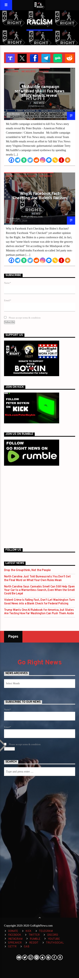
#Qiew (10, 176)
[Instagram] (42, 160)
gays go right (26, 176)
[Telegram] (17, 160)
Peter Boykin (13, 113)
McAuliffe (28, 71)
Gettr (12, 946)
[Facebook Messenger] (49, 160)
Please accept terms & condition (24, 318)
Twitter (34, 935)
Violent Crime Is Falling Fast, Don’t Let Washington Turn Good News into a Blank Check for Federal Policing (39, 601)
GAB (26, 946)
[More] (67, 160)
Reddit (33, 943)
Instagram (15, 939)
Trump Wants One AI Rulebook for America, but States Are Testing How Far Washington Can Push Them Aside (39, 611)
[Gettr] (61, 160)
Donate (13, 931)
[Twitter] (30, 160)
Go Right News (39, 662)
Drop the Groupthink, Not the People (27, 570)
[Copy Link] (55, 160)
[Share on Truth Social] (10, 57)
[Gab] (24, 160)
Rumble (35, 939)
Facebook (14, 935)
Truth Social (55, 943)
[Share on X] (22, 57)
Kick (28, 931)
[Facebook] (11, 160)
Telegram (46, 931)
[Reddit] (36, 160)
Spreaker (15, 943)
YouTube (54, 939)
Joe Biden (45, 176)
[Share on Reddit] (69, 57)
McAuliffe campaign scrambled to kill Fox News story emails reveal (39, 91)
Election (12, 71)
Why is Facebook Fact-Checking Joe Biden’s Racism (40, 196)
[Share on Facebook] (34, 57)
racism (44, 71)
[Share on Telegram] (45, 57)
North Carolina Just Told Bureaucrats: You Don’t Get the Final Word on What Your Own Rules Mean (37, 578)
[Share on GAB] (57, 57)
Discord (52, 935)
